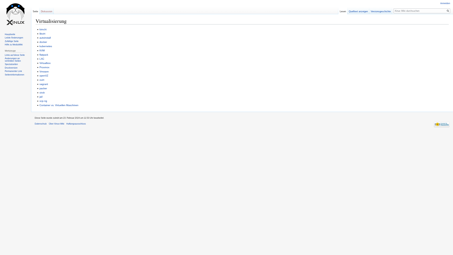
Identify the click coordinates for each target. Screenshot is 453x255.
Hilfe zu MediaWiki (14, 44)
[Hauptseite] (15, 14)
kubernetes (45, 46)
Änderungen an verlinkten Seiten (13, 59)
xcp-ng (43, 101)
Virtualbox (45, 63)
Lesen (343, 11)
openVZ (43, 75)
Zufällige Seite (12, 41)
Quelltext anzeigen (358, 11)
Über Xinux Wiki (56, 124)
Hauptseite (10, 34)
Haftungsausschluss (76, 124)
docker (43, 42)
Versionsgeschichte (381, 11)
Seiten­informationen (14, 74)
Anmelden (445, 3)
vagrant (43, 84)
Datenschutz (41, 124)
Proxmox (44, 67)
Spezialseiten (11, 64)
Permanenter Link (13, 71)
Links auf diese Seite (15, 55)
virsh (42, 92)
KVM (42, 50)
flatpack (43, 54)
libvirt (42, 33)
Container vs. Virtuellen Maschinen (58, 105)
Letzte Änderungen (14, 37)
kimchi (43, 29)
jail (40, 96)
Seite (35, 11)
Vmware (44, 71)
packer (43, 88)
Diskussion (46, 11)
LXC (41, 58)
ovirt (41, 79)
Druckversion (11, 68)
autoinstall (45, 37)
